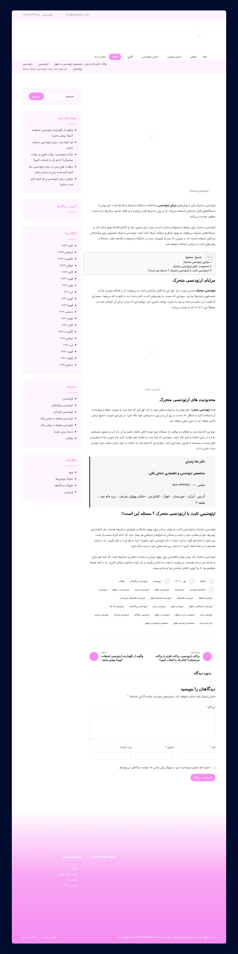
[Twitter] (31, 50)
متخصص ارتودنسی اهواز (183, 623)
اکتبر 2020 (67, 325)
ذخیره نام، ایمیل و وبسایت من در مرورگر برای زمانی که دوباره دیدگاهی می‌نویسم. (164, 767)
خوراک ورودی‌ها (64, 479)
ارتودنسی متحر (201, 410)
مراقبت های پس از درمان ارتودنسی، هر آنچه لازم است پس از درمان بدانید (51, 169)
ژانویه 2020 (67, 358)
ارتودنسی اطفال (205, 598)
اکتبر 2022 (67, 272)
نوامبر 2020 (67, 318)
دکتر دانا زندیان (195, 461)
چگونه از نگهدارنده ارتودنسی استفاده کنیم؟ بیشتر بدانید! (52, 133)
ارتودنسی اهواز (177, 606)
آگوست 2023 (65, 259)
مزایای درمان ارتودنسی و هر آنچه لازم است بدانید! (52, 182)
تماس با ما (71, 885)
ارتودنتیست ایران (141, 589)
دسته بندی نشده (63, 432)
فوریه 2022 (67, 279)
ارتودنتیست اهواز (161, 589)
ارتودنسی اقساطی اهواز (160, 598)
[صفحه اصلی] (114, 64)
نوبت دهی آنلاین (68, 874)
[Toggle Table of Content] (208, 257)
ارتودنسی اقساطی (184, 598)
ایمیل (169, 747)
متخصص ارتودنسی (197, 589)
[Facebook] (36, 50)
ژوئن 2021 (67, 285)
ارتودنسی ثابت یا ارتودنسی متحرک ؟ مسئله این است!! (178, 271)
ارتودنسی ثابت (202, 513)
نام (212, 747)
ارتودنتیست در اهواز (120, 589)
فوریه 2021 (67, 305)
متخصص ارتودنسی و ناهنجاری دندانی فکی (177, 473)
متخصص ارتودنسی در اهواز (156, 623)
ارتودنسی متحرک (205, 290)
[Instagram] (25, 50)
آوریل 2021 (67, 298)
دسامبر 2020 (66, 312)
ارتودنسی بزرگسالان (139, 581)
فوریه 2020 (67, 351)
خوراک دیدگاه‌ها (64, 485)
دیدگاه (210, 707)
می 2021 (68, 292)
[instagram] (102, 869)
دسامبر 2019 (66, 365)
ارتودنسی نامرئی (101, 614)
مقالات (122, 581)
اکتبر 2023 (67, 245)
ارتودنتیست (179, 589)
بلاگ (75, 869)
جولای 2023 (66, 265)
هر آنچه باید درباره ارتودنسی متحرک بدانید (52, 145)
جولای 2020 (66, 338)
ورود (70, 472)
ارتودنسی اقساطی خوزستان (132, 598)
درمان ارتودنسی (167, 205)
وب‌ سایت (125, 747)
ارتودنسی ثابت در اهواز (185, 614)
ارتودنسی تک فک (116, 606)
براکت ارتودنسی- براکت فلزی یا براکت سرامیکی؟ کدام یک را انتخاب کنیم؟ (52, 157)
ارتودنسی (157, 581)
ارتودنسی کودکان (141, 614)
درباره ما (73, 880)
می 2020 (68, 345)
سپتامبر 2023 (65, 252)
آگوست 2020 (65, 332)
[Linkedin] (102, 876)
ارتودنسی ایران (159, 606)
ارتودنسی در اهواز (162, 614)
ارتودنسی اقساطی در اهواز (200, 606)
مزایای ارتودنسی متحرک (196, 262)
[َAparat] (109, 869)
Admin (203, 581)
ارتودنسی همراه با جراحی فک (56, 418)
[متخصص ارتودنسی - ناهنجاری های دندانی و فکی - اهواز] (199, 33)
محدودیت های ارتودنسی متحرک (191, 266)
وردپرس (68, 492)
